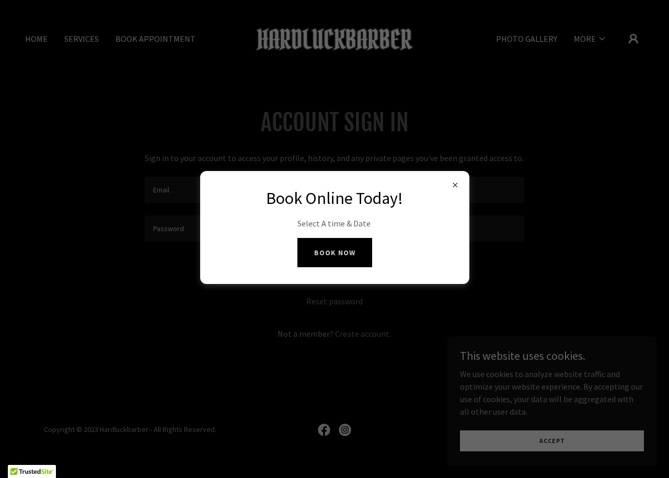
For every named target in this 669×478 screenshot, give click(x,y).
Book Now (334, 252)
